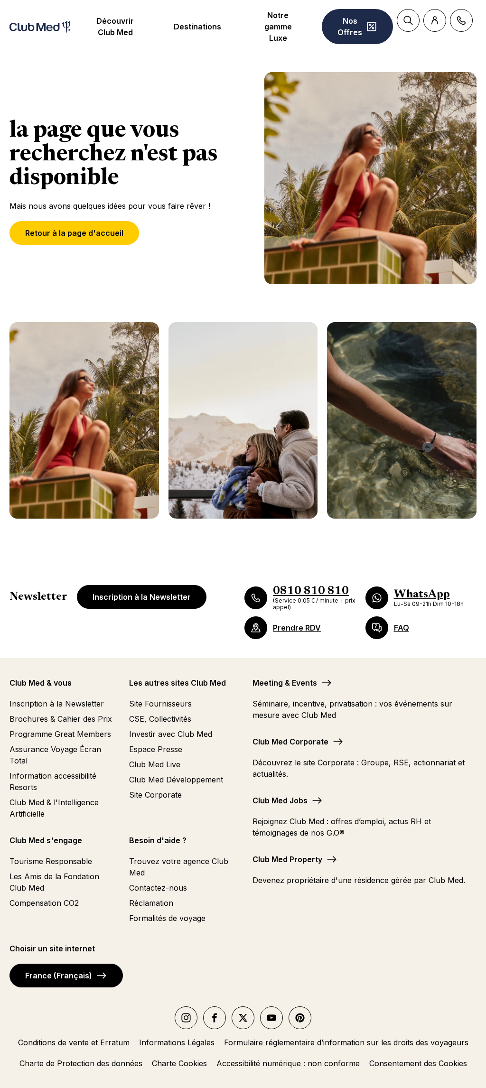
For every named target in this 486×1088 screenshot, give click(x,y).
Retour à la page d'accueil (74, 233)
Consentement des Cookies (418, 1063)
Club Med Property (287, 859)
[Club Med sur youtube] (271, 1017)
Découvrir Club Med (115, 26)
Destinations (197, 26)
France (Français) (58, 975)
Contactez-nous (158, 888)
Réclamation (151, 903)
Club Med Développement (176, 779)
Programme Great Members (60, 734)
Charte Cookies (179, 1063)
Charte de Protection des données (80, 1063)
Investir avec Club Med (170, 734)
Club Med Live (154, 764)
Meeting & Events (284, 683)
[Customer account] (434, 20)
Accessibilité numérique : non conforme (288, 1063)
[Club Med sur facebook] (214, 1017)
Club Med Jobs (280, 800)
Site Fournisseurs (160, 703)
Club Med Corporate (290, 741)
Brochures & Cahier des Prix (60, 719)
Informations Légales (177, 1042)
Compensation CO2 (44, 903)
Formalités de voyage (167, 918)
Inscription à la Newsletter (142, 597)
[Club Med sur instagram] (186, 1017)
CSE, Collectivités (160, 719)
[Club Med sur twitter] (243, 1017)
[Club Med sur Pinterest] (300, 1017)
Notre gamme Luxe (278, 26)
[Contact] (461, 20)
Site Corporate (155, 795)
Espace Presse (155, 749)
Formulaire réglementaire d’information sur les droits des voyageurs (346, 1042)
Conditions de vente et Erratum (74, 1042)
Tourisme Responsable (50, 861)
